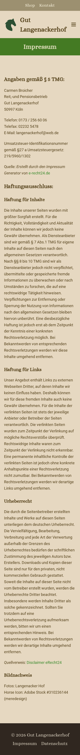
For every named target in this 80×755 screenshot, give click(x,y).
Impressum (25, 743)
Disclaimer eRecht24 (44, 662)
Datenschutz (54, 743)
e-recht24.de (39, 173)
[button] (73, 24)
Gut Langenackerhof (43, 24)
